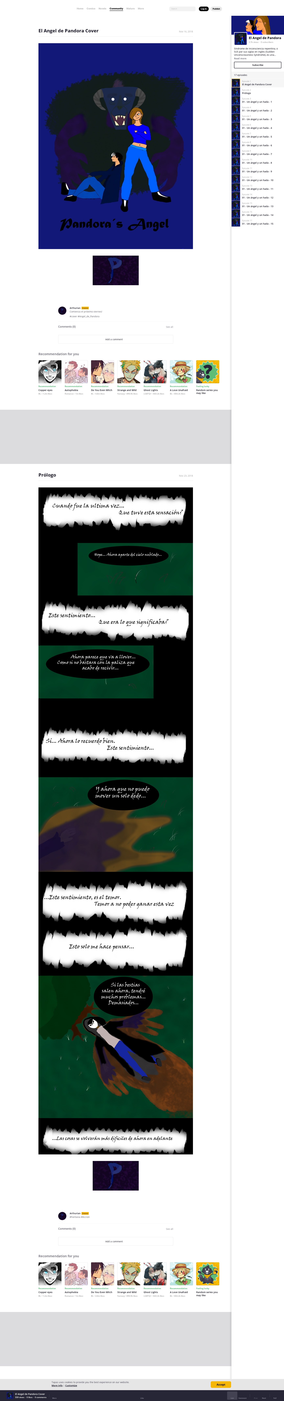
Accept (221, 1384)
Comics (91, 8)
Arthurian (75, 308)
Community (116, 8)
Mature (130, 8)
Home (80, 8)
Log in (204, 9)
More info (57, 1385)
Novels (102, 8)
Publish (216, 9)
